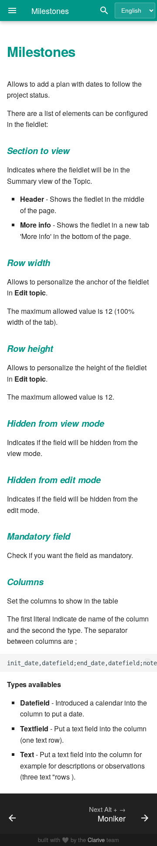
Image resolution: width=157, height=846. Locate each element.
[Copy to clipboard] (148, 662)
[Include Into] (21, 813)
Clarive (96, 839)
